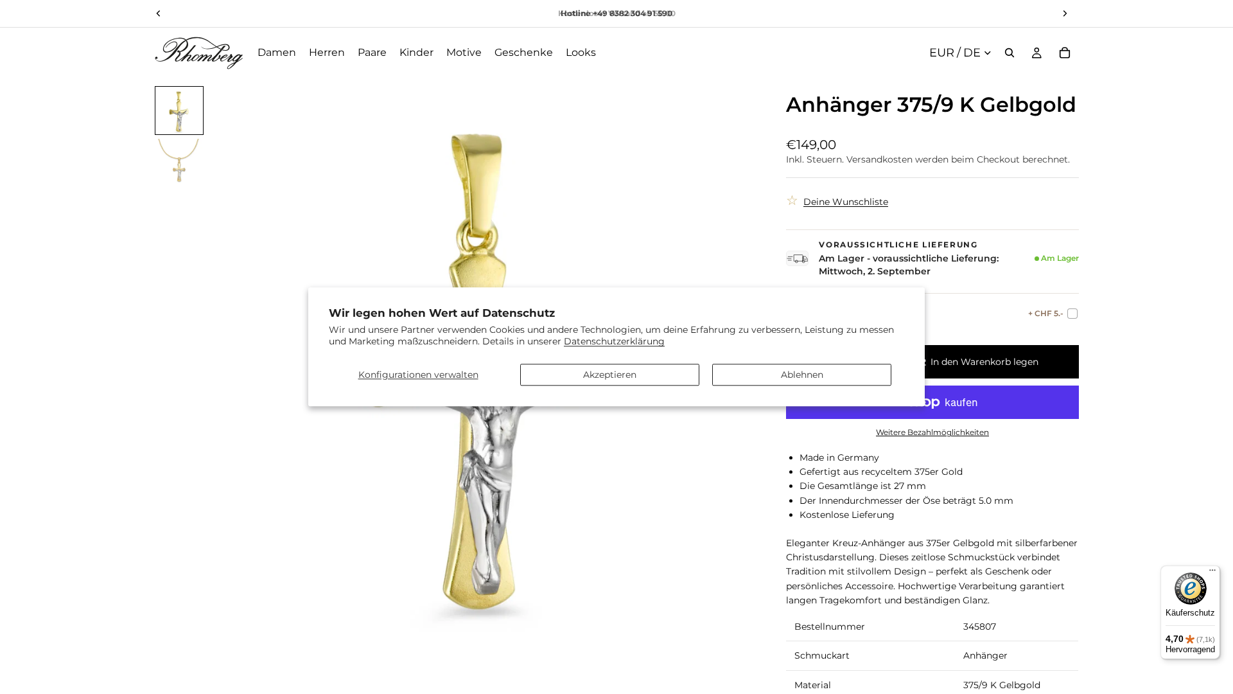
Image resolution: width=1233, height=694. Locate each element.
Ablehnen (802, 374)
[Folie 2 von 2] (179, 162)
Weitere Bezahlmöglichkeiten (932, 432)
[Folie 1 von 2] (179, 110)
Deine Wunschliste (845, 202)
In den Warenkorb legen (984, 362)
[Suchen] (1009, 53)
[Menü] (1212, 573)
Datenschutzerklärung (614, 342)
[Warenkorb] (1065, 53)
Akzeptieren (609, 374)
